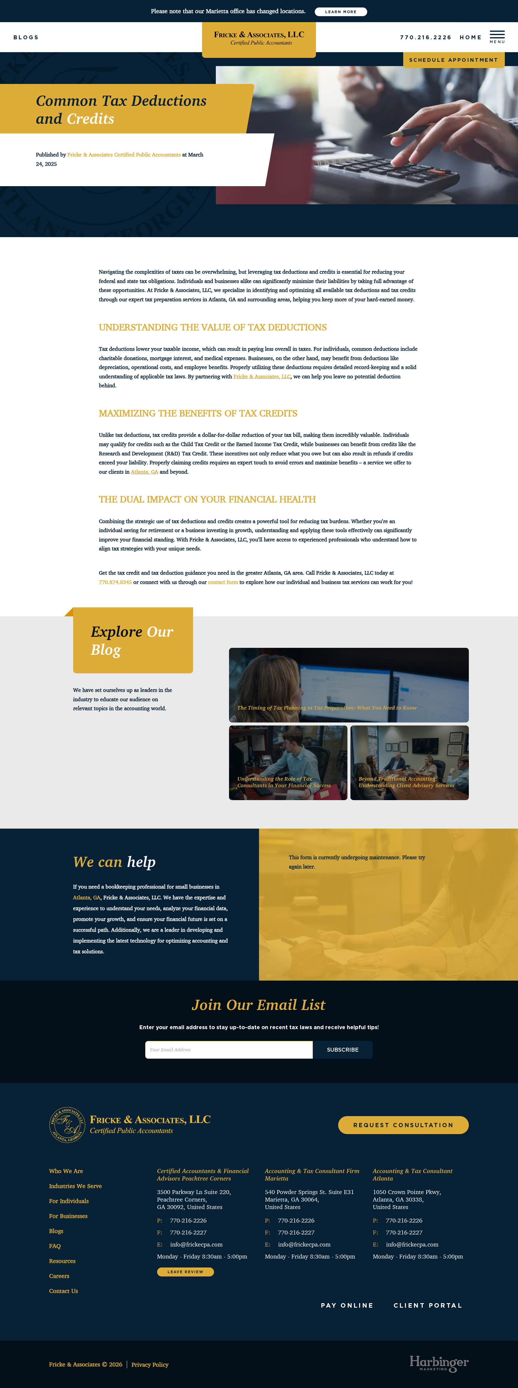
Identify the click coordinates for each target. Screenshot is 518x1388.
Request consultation (403, 1125)
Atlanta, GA (86, 897)
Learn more (341, 12)
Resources (62, 1260)
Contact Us (63, 1290)
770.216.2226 (426, 37)
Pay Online (347, 1305)
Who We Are (66, 1171)
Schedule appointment (454, 60)
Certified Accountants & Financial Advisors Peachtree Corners (203, 1174)
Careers (59, 1275)
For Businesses (68, 1216)
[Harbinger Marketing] (439, 1364)
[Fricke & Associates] (259, 37)
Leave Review (186, 1272)
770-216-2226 (188, 1220)
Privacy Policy (150, 1364)
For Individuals (69, 1201)
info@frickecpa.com (196, 1244)
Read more (441, 708)
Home (471, 37)
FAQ (55, 1245)
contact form (223, 582)
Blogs (56, 1231)
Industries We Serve (75, 1186)
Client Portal (428, 1305)
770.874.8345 (115, 582)
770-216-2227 (188, 1232)
